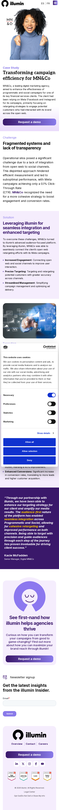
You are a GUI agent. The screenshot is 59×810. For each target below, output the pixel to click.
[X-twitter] (23, 764)
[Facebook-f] (36, 764)
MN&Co (17, 192)
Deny (29, 460)
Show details (43, 433)
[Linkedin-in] (16, 764)
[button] (55, 3)
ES (42, 3)
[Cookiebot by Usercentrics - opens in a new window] (43, 347)
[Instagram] (29, 764)
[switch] (52, 404)
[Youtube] (42, 764)
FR (48, 3)
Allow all (29, 442)
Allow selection (29, 451)
